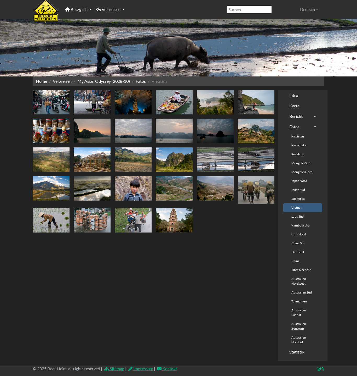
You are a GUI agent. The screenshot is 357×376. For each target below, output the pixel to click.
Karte (294, 105)
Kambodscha (300, 225)
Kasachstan (299, 145)
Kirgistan (297, 136)
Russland (297, 154)
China (295, 261)
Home (41, 81)
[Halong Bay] (92, 131)
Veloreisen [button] (111, 9)
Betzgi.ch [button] (79, 9)
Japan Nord (299, 181)
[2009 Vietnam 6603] (174, 188)
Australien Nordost (298, 339)
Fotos (294, 126)
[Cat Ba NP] (215, 102)
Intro (293, 95)
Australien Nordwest (298, 281)
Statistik (296, 351)
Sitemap (116, 368)
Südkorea (298, 199)
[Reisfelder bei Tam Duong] (92, 188)
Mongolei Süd (300, 163)
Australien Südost (298, 312)
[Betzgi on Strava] (322, 368)
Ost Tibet (297, 252)
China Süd (298, 243)
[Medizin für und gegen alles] (51, 131)
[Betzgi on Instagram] (319, 368)
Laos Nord (298, 234)
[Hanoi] (51, 102)
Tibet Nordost (301, 270)
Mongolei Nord (302, 172)
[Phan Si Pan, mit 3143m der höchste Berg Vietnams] (51, 188)
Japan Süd (298, 190)
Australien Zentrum (298, 326)
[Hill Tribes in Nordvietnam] (256, 131)
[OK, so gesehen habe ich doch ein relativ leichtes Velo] (92, 220)
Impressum (143, 368)
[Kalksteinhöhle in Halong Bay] (133, 102)
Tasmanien (299, 301)
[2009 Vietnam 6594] (133, 188)
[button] (309, 9)
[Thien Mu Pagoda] (174, 220)
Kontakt (169, 368)
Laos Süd (297, 216)
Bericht (296, 116)
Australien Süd (301, 292)
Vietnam (297, 207)
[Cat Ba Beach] (256, 102)
